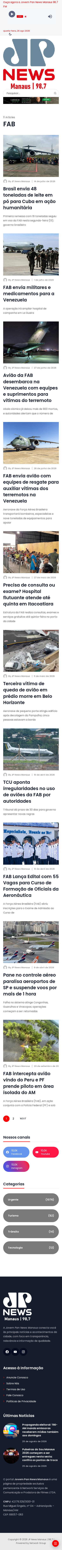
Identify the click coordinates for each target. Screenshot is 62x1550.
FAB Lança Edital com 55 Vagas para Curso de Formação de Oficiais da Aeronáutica (31, 886)
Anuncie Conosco (17, 1377)
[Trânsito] (31, 1231)
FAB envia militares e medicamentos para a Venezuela (28, 293)
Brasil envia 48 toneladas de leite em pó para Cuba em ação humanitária (29, 198)
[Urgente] (31, 1199)
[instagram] (23, 1352)
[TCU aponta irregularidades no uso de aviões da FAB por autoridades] (31, 749)
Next (23, 1118)
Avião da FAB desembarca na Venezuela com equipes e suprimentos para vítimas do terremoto (30, 388)
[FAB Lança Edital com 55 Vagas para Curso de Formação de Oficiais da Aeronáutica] (31, 844)
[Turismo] (31, 1215)
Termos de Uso (15, 1389)
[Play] (12, 14)
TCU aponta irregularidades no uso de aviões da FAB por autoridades (29, 791)
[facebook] (7, 1352)
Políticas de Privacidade (21, 1401)
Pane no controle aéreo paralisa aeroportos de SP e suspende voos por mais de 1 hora (30, 984)
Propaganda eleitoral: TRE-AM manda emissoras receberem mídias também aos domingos (40, 1430)
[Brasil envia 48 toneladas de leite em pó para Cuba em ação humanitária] (31, 156)
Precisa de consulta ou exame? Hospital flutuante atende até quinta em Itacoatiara (29, 594)
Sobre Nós (12, 1383)
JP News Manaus (21, 181)
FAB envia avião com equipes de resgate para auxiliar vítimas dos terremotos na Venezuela (31, 488)
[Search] (55, 93)
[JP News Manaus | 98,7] (29, 64)
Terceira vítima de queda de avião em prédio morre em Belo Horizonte (27, 693)
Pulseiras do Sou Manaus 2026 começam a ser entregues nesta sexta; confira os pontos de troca (40, 1455)
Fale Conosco (14, 1395)
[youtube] (15, 1352)
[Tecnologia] (31, 1247)
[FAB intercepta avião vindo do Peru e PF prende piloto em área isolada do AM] (31, 1041)
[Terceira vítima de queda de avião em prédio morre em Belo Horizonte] (31, 651)
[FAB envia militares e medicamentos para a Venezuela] (31, 254)
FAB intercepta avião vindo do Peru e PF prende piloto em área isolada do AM (28, 1083)
